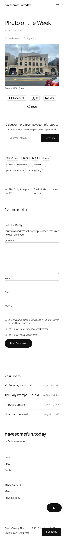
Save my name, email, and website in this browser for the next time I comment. (33, 321)
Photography (30, 38)
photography (34, 170)
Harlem (45, 158)
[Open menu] (57, 5)
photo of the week (15, 170)
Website (8, 305)
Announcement (15, 404)
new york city (39, 164)
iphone (9, 164)
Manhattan (22, 164)
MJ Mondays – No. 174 (19, 385)
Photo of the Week (17, 414)
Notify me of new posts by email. (23, 334)
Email (8, 292)
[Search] (54, 507)
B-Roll (35, 158)
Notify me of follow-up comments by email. (28, 328)
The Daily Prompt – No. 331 (22, 395)
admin (18, 38)
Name (8, 278)
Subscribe (50, 138)
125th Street (12, 158)
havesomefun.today (18, 5)
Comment (10, 240)
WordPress (24, 532)
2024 (25, 158)
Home (8, 457)
